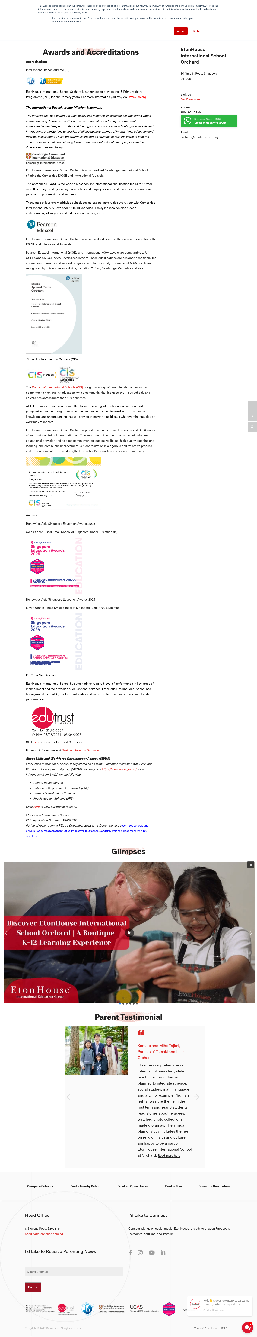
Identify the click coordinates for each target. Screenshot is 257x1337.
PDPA (223, 1328)
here (36, 742)
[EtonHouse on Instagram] (140, 1252)
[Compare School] (252, 416)
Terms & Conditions (205, 1328)
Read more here (169, 1155)
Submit (33, 1287)
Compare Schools (40, 1186)
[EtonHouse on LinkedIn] (163, 1252)
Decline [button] (197, 30)
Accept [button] (180, 30)
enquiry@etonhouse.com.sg (44, 1234)
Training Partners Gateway (80, 750)
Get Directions (190, 99)
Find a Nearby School (85, 1186)
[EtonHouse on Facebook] (130, 1252)
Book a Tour (173, 1186)
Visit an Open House (133, 1186)
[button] (250, 864)
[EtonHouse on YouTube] (152, 1252)
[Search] (252, 427)
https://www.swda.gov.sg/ (120, 769)
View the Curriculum (214, 1186)
